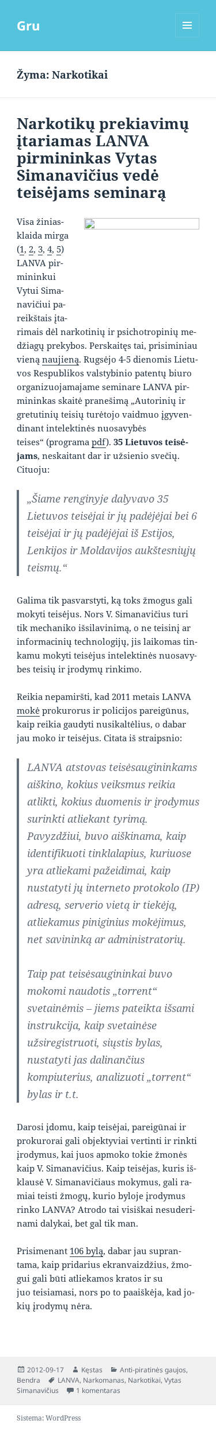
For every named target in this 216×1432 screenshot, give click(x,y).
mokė (28, 710)
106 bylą (86, 1250)
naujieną (60, 359)
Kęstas (92, 1370)
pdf (99, 441)
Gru (28, 25)
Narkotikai (144, 1380)
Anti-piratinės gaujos (153, 1370)
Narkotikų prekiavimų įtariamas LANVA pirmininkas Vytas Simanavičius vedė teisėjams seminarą (103, 158)
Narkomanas (103, 1380)
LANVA (68, 1380)
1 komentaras (98, 1390)
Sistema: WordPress (49, 1418)
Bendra (28, 1380)
